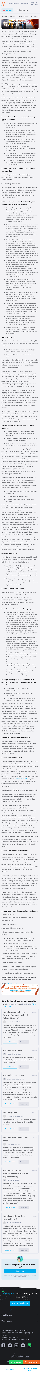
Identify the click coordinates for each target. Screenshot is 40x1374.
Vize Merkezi (6, 1320)
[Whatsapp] (29, 1346)
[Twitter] (10, 1346)
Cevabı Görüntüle (10, 1042)
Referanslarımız (14, 3)
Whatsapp (17, 1362)
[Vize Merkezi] (3, 3)
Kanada (12, 16)
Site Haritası (6, 1314)
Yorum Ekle (23, 1042)
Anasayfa (4, 16)
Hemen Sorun (20, 1271)
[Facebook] (3, 1346)
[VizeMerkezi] (20, 1355)
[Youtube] (23, 1346)
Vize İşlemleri (25, 3)
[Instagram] (16, 1346)
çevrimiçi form (12, 983)
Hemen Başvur (33, 1362)
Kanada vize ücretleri (21, 779)
